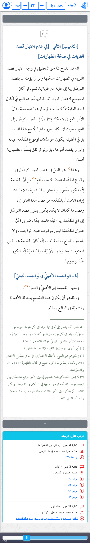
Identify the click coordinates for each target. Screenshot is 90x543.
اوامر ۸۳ (73, 490)
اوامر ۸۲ (73, 484)
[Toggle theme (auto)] (71, 6)
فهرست (16, 5)
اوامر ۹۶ (73, 497)
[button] (45, 19)
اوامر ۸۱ (73, 478)
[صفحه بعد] (41, 6)
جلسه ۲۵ (72, 457)
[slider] (26, 538)
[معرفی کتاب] (75, 6)
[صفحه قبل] (25, 6)
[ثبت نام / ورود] (8, 5)
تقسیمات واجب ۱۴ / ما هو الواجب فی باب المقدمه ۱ (47, 518)
